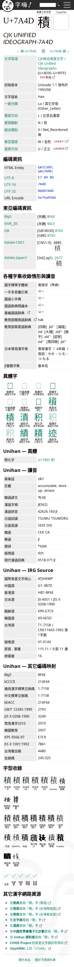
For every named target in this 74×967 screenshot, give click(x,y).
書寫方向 (11, 115)
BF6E (51, 216)
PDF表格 (45, 77)
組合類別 (11, 129)
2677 (59, 257)
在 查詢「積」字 (32, 937)
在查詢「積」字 (25, 920)
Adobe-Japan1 (15, 257)
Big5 (7, 216)
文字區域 (11, 58)
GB (6, 230)
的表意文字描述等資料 (37, 943)
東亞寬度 (11, 141)
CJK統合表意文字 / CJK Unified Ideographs (52, 63)
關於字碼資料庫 (45, 959)
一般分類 (11, 103)
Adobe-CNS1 (14, 242)
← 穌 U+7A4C (27, 51)
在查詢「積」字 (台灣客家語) (33, 914)
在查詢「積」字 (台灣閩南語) (33, 908)
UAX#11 (59, 141)
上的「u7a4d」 (28, 948)
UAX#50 (58, 148)
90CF (51, 223)
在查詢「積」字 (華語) (28, 903)
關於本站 (24, 959)
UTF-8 (9, 177)
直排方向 (11, 148)
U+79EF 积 (46, 459)
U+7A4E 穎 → (60, 51)
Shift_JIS (11, 223)
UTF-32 (10, 191)
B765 (59, 230)
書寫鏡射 (11, 122)
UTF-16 (10, 184)
